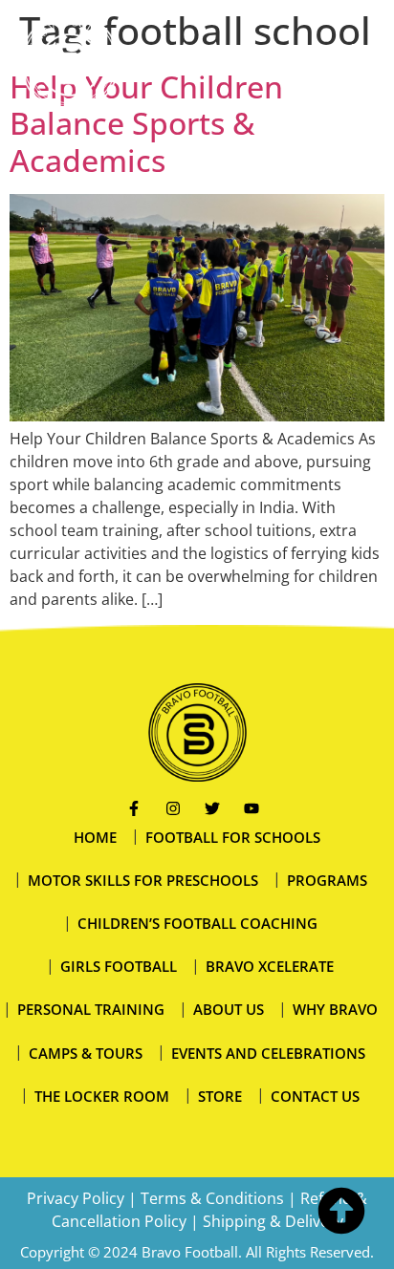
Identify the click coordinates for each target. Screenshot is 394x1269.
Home (95, 837)
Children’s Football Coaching (197, 923)
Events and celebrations (268, 1053)
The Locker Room (101, 1096)
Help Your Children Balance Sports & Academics (146, 123)
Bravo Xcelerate (270, 966)
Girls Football (118, 966)
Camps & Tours (85, 1053)
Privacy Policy (75, 1198)
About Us (228, 1009)
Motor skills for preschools (143, 880)
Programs (327, 880)
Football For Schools (232, 837)
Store (220, 1096)
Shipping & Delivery (273, 1221)
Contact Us (315, 1096)
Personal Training (90, 1009)
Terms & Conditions (212, 1198)
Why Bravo (335, 1009)
